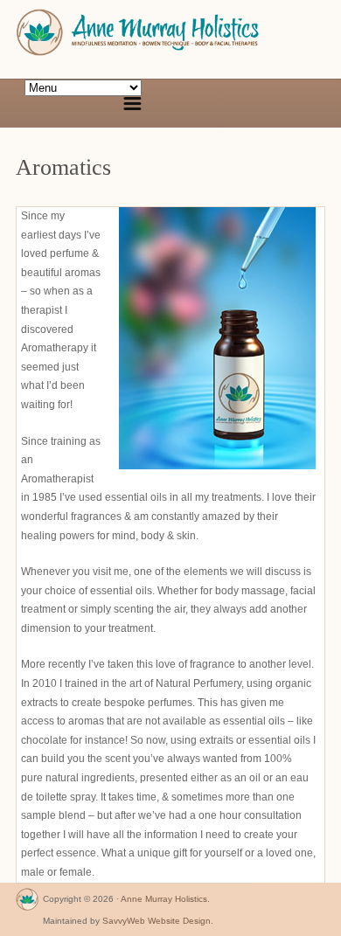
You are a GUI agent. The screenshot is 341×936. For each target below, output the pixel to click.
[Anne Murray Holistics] (27, 903)
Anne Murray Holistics (164, 899)
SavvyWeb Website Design (156, 921)
